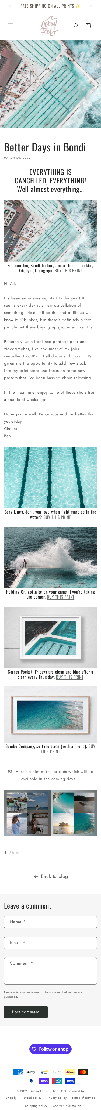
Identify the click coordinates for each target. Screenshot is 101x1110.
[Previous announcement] (10, 6)
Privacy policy (57, 1097)
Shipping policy (36, 1106)
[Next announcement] (91, 6)
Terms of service (83, 1097)
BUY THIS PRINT (68, 270)
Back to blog (54, 876)
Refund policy (31, 1097)
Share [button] (14, 852)
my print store (26, 371)
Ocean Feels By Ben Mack (48, 1091)
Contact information (67, 1106)
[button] (11, 26)
